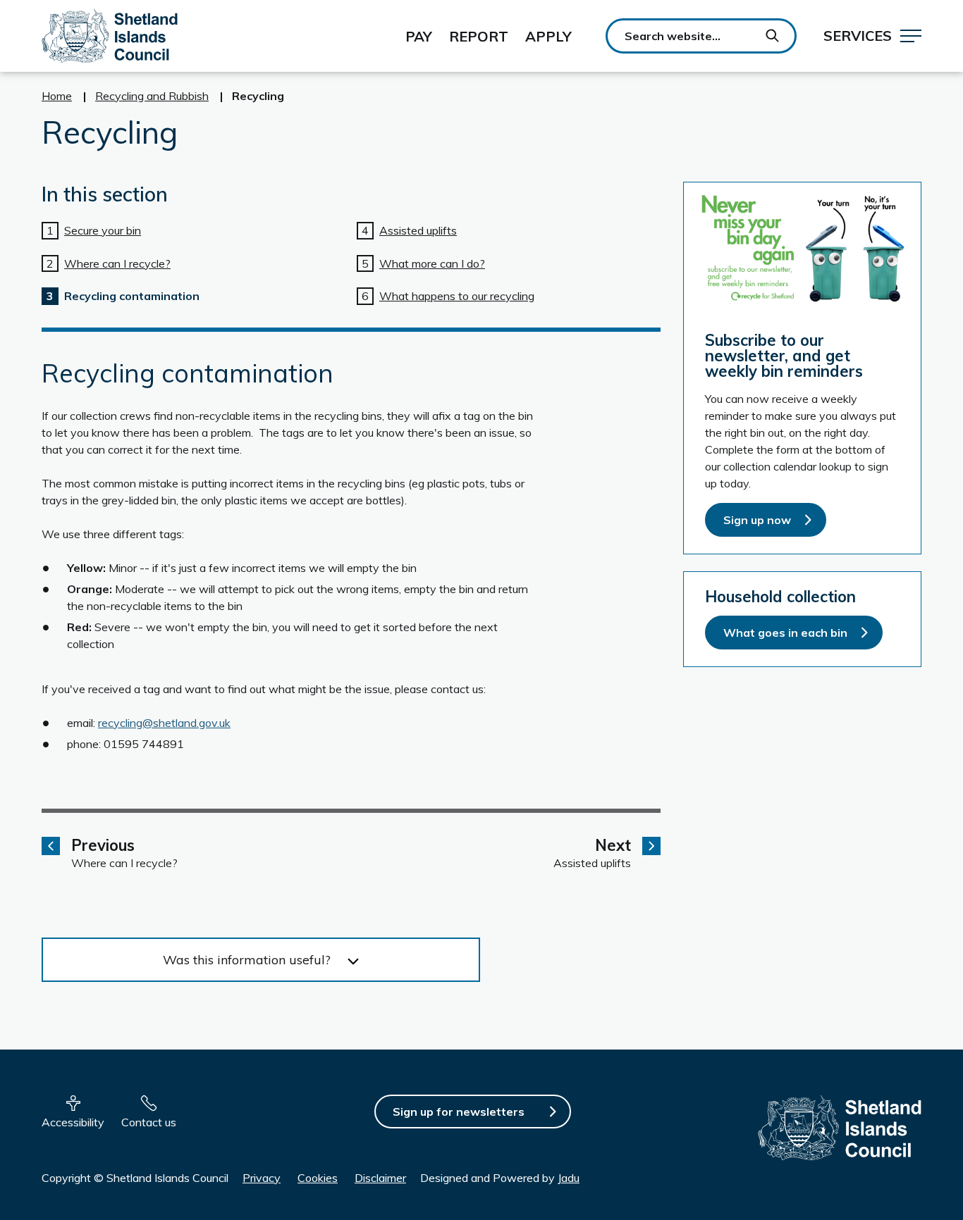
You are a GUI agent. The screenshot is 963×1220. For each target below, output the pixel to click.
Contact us (148, 1122)
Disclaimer (380, 1178)
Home (57, 96)
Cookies (318, 1178)
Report (478, 36)
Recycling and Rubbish (152, 96)
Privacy (262, 1178)
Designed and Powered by (499, 1178)
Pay (418, 36)
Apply (548, 36)
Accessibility (73, 1122)
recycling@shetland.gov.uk (164, 723)
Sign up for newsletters (459, 1111)
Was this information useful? (247, 960)
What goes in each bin (785, 632)
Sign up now (757, 520)
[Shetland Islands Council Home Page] (110, 35)
